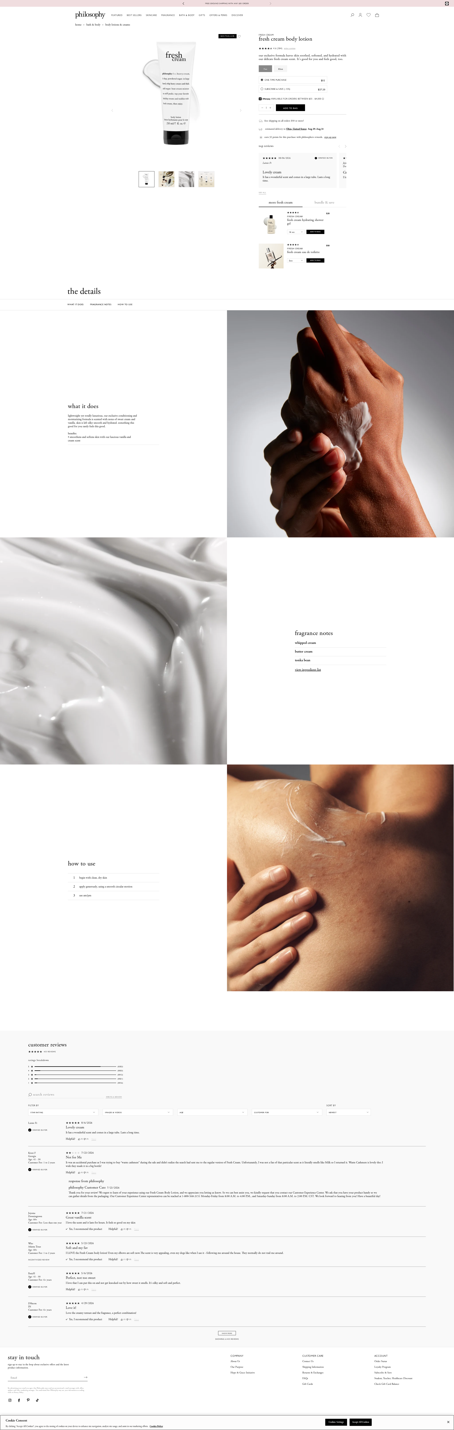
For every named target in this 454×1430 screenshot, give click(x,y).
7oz (265, 69)
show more (227, 1333)
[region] (227, 1422)
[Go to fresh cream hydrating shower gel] (271, 223)
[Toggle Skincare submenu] (158, 15)
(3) (82, 1289)
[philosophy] (90, 15)
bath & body (93, 24)
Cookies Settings (336, 1422)
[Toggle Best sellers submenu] (143, 15)
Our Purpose (237, 1367)
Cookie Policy (156, 1426)
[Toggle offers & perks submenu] (229, 15)
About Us (235, 1361)
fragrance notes (100, 304)
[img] (79, 1139)
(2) (124, 1319)
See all (262, 192)
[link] (10, 1400)
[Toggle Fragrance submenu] (176, 15)
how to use (125, 304)
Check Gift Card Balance (386, 1384)
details (257, 3)
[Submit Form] (86, 1377)
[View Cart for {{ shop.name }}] (377, 15)
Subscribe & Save (383, 1373)
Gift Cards (307, 1384)
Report (94, 1139)
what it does (75, 304)
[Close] (448, 1422)
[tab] (281, 203)
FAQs (305, 1378)
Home (78, 24)
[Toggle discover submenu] (244, 15)
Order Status (380, 1361)
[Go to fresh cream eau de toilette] (271, 256)
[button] (112, 110)
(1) (124, 1259)
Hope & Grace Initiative (243, 1373)
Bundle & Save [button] (324, 203)
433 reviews (50, 1052)
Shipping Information (313, 1367)
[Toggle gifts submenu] (207, 15)
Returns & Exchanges (312, 1373)
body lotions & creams (117, 24)
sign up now (330, 137)
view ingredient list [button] (308, 670)
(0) (82, 1139)
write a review (114, 1097)
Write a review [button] (289, 48)
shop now (242, 3)
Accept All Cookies (360, 1422)
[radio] (293, 80)
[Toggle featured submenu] (124, 15)
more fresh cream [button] (281, 203)
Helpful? (70, 1139)
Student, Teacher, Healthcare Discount (393, 1378)
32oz (280, 69)
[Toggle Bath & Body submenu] (196, 15)
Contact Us (308, 1361)
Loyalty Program (382, 1367)
